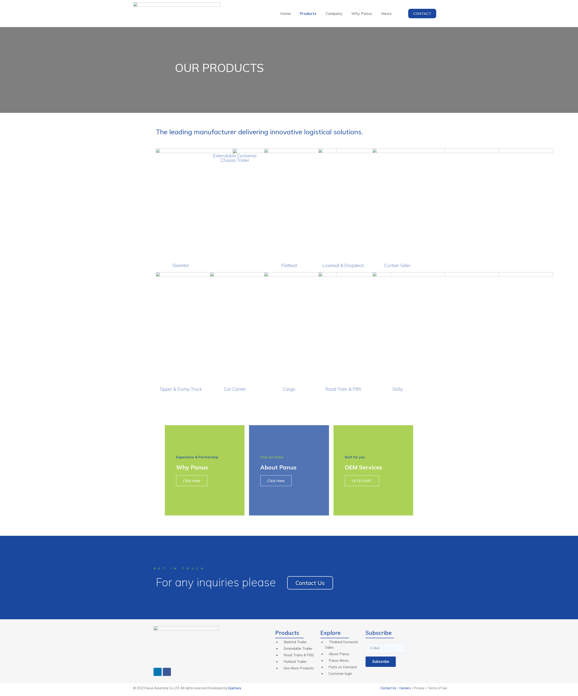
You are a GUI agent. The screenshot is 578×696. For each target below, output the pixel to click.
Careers (405, 688)
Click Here (191, 480)
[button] (422, 13)
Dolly (397, 389)
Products (308, 13)
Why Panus (361, 13)
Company (334, 13)
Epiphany (234, 688)
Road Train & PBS (343, 389)
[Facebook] (167, 672)
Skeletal (180, 265)
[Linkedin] (158, 672)
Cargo (289, 389)
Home (285, 13)
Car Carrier (235, 389)
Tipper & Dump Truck (180, 389)
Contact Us (388, 688)
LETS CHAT (362, 480)
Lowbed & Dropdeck (343, 265)
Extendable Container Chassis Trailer (235, 158)
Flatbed (289, 265)
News (386, 13)
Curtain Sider (397, 265)
